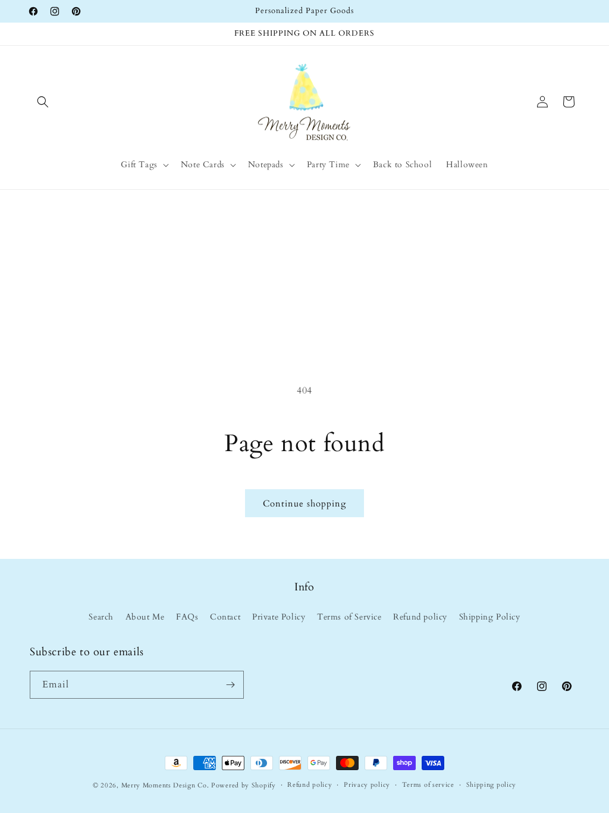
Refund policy (420, 617)
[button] (43, 102)
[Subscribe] (230, 685)
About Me (145, 617)
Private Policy (278, 617)
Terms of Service (349, 617)
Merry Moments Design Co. (165, 785)
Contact (225, 617)
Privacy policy (367, 784)
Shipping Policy (489, 617)
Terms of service (428, 784)
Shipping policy (491, 784)
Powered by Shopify (243, 785)
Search (101, 617)
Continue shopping (304, 503)
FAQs (187, 617)
